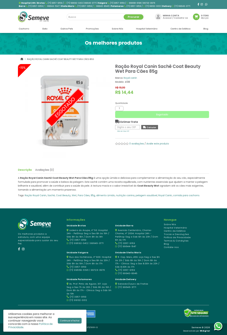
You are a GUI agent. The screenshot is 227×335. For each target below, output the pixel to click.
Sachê (51, 195)
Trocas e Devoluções (176, 234)
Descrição (25, 170)
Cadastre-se (181, 17)
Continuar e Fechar (69, 320)
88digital (205, 331)
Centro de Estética (175, 230)
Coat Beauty (63, 195)
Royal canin (130, 78)
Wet (74, 195)
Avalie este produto (157, 143)
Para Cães (84, 195)
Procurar (133, 17)
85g (93, 195)
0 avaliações (136, 143)
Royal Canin (165, 195)
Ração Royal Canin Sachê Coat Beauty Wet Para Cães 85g (60, 59)
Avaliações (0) (44, 170)
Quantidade (121, 103)
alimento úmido (105, 195)
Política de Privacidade (177, 237)
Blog (166, 243)
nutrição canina (125, 195)
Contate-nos (171, 247)
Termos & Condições (176, 240)
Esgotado (162, 114)
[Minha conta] (158, 16)
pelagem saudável (146, 195)
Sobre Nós (170, 224)
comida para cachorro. (186, 195)
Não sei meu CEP (123, 131)
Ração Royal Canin (35, 195)
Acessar (167, 17)
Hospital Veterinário (175, 227)
